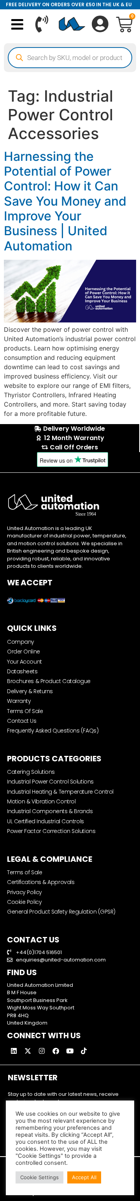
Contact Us (22, 721)
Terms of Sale (24, 872)
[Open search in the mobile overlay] (70, 57)
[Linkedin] (13, 1051)
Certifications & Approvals (40, 882)
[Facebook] (55, 1051)
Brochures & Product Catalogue (49, 681)
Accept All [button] (84, 1177)
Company (20, 642)
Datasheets (22, 671)
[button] (17, 24)
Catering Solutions (31, 772)
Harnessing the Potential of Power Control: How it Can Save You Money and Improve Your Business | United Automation (65, 201)
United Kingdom (27, 1023)
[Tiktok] (83, 1051)
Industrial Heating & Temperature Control (60, 792)
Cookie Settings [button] (39, 1177)
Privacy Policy (24, 892)
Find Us (22, 972)
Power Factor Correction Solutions (51, 831)
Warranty (19, 701)
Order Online (23, 651)
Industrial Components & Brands (50, 811)
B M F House (22, 992)
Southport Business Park (37, 1000)
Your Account (24, 662)
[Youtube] (69, 1051)
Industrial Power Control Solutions (50, 781)
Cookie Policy (24, 902)
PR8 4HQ (18, 1015)
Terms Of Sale (25, 711)
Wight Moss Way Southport (40, 1007)
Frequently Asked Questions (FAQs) (52, 730)
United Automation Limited (40, 985)
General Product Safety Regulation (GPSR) (61, 912)
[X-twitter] (27, 1051)
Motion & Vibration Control (41, 801)
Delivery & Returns (30, 691)
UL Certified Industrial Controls (45, 821)
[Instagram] (41, 1051)
